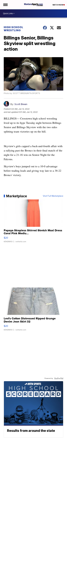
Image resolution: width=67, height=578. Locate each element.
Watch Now (58, 5)
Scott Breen (20, 104)
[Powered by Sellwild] (58, 378)
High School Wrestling (13, 29)
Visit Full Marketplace (53, 196)
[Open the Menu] (5, 5)
